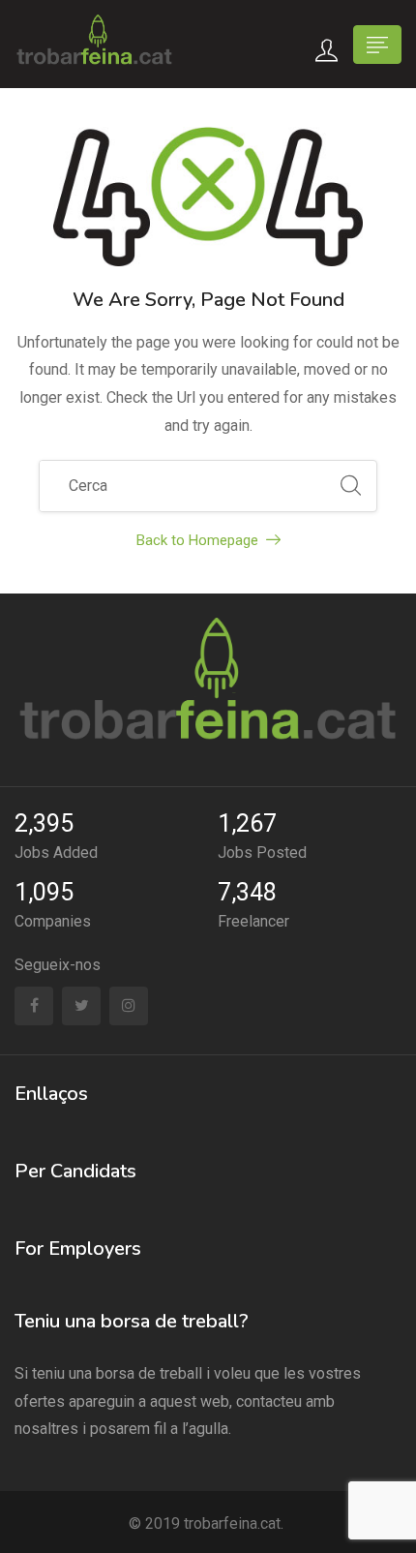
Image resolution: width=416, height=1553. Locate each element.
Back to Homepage (197, 540)
